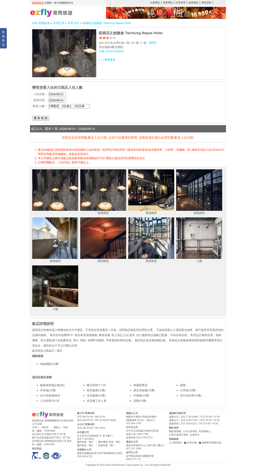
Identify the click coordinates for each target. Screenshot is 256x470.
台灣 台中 (73, 23)
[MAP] (152, 43)
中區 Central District (111, 51)
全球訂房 (58, 23)
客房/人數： (40, 106)
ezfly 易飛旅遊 (41, 23)
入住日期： (40, 94)
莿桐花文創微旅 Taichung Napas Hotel (107, 23)
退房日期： (40, 100)
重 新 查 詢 (40, 118)
